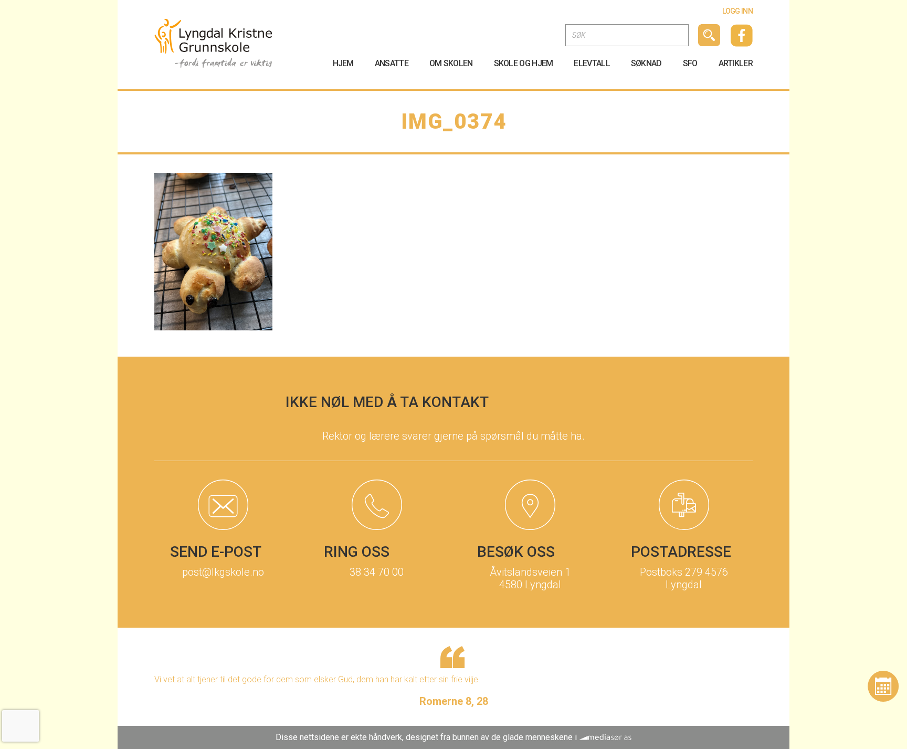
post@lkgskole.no (223, 572)
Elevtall (591, 63)
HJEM (343, 63)
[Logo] (213, 43)
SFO (690, 63)
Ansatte (391, 63)
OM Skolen (451, 63)
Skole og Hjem (523, 63)
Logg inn (737, 11)
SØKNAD (646, 63)
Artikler (736, 63)
